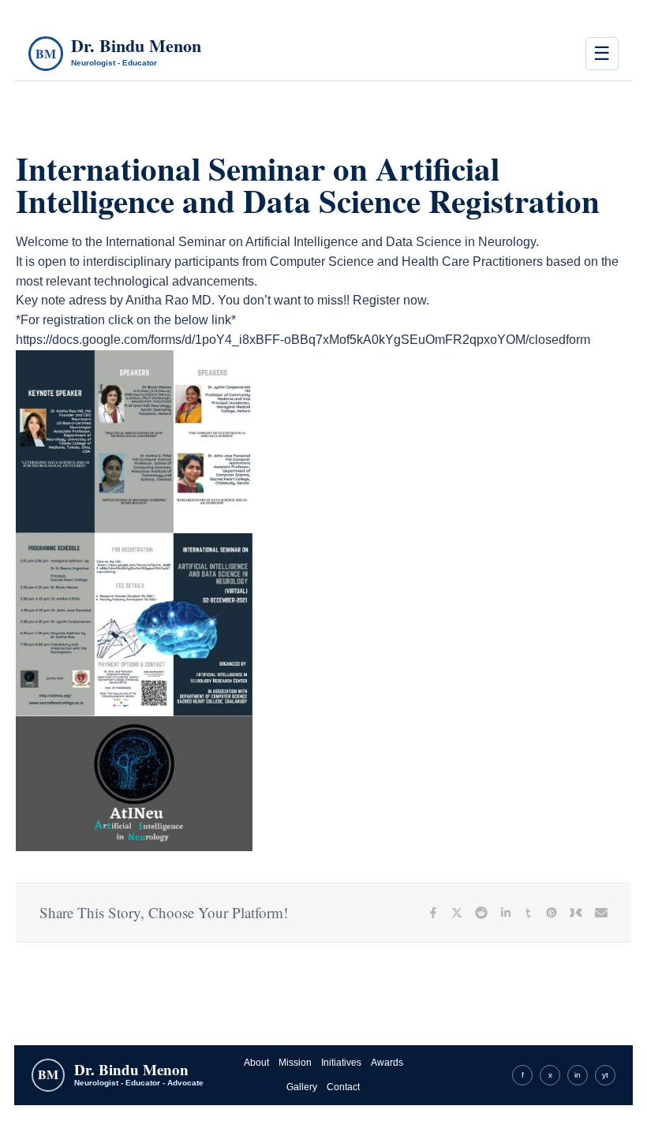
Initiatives (341, 1062)
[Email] (601, 912)
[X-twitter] (456, 912)
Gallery (301, 1087)
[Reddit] (481, 912)
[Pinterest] (551, 912)
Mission (295, 1062)
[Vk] (576, 912)
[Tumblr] (528, 912)
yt (605, 1074)
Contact (343, 1087)
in (577, 1074)
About (256, 1062)
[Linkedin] (505, 912)
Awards (387, 1062)
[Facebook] (433, 912)
